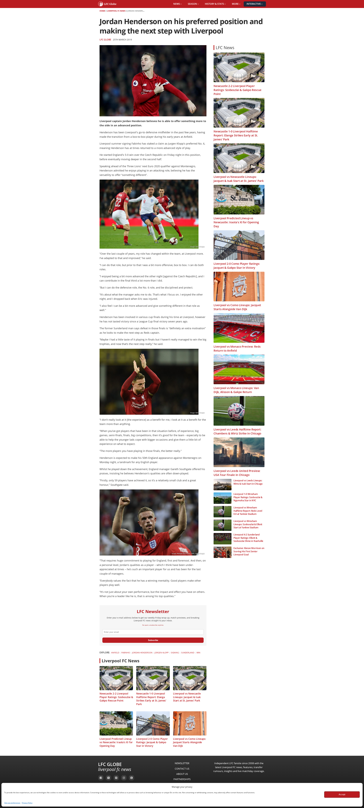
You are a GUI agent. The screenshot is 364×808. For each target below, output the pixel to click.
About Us (182, 774)
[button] (178, 4)
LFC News (225, 47)
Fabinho (125, 652)
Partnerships (182, 779)
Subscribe (153, 640)
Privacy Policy (27, 803)
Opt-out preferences (12, 803)
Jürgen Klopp (161, 652)
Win (198, 652)
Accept (342, 794)
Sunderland (187, 652)
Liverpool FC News (116, 11)
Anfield (115, 652)
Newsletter (182, 763)
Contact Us (182, 768)
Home (102, 11)
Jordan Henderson (142, 652)
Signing (175, 652)
